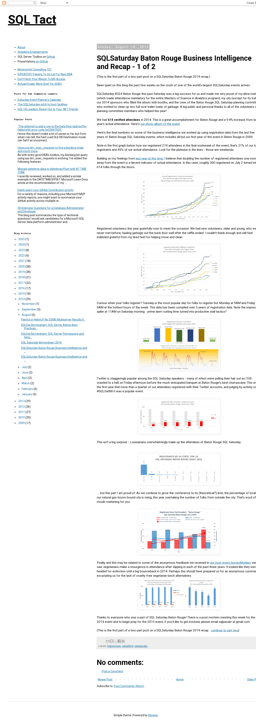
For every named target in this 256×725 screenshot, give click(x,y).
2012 (21, 406)
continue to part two (224, 630)
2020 (21, 266)
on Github (42, 61)
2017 (21, 282)
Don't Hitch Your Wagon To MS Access (41, 79)
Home (180, 679)
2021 (21, 260)
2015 (21, 293)
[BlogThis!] (112, 641)
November (29, 303)
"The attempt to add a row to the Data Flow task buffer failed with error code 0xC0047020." (52, 128)
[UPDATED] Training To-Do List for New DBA (45, 74)
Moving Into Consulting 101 (35, 69)
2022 (21, 255)
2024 (21, 244)
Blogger (153, 715)
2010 (21, 417)
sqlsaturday (141, 646)
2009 (21, 423)
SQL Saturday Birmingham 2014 (41, 342)
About (21, 47)
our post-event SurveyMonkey (230, 563)
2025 (21, 239)
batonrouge (114, 646)
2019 (21, 271)
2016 (21, 288)
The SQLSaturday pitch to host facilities (42, 104)
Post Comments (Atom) (129, 686)
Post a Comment (112, 671)
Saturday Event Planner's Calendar (39, 99)
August (27, 314)
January (27, 394)
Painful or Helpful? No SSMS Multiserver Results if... (53, 319)
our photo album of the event (160, 124)
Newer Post (105, 679)
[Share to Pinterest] (123, 641)
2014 (21, 299)
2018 (21, 277)
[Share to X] (115, 641)
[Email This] (108, 641)
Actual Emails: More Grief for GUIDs (40, 83)
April (25, 377)
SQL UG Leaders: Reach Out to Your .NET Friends (48, 109)
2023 (21, 250)
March (26, 383)
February (28, 388)
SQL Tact (32, 19)
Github (51, 56)
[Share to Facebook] (119, 641)
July (25, 367)
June (25, 372)
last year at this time (149, 158)
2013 (21, 401)
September (29, 309)
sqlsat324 (127, 646)
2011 (21, 412)
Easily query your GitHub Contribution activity (46, 190)
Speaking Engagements (33, 51)
